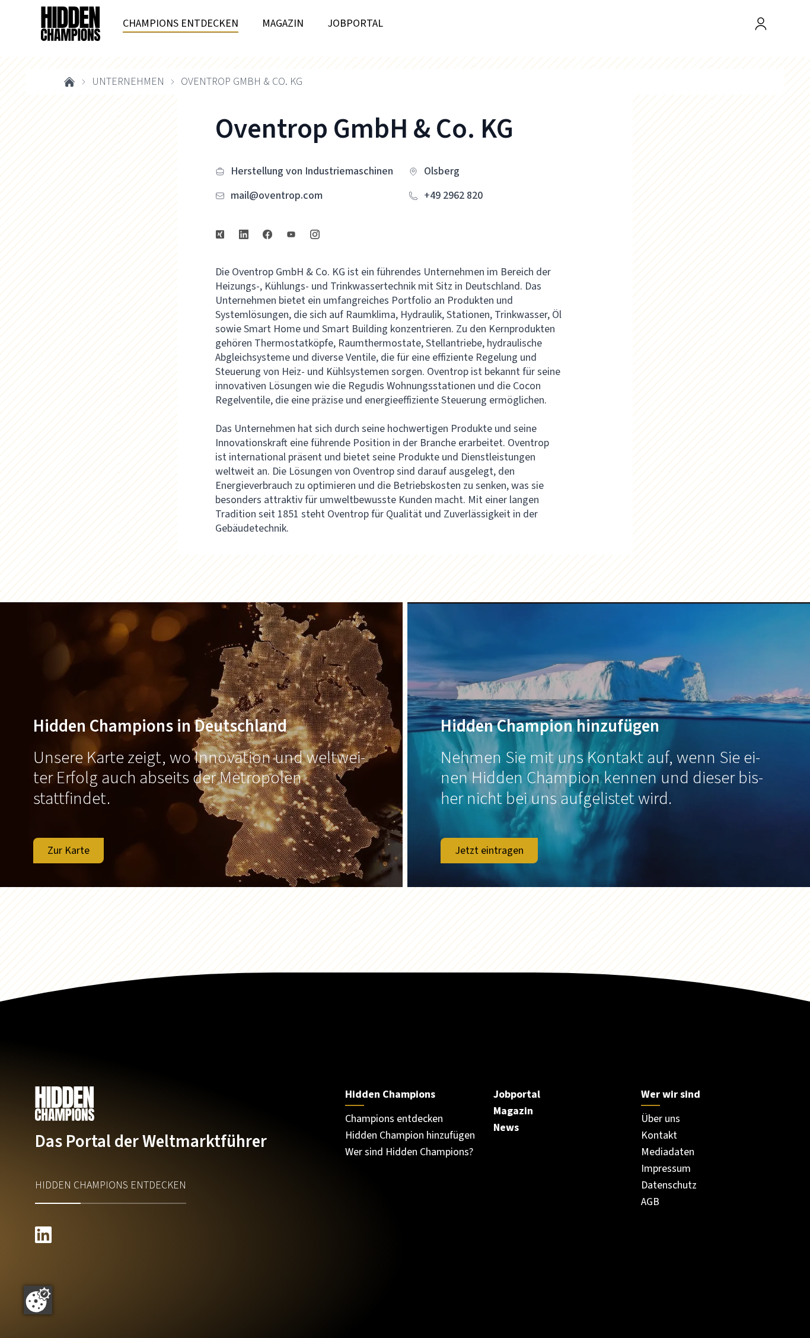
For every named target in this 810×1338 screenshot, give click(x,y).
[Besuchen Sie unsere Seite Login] (761, 23)
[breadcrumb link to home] (69, 82)
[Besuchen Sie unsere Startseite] (178, 1103)
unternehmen (128, 82)
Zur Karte (68, 850)
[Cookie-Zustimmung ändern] (38, 1300)
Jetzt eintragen (489, 850)
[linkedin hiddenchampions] (178, 1234)
